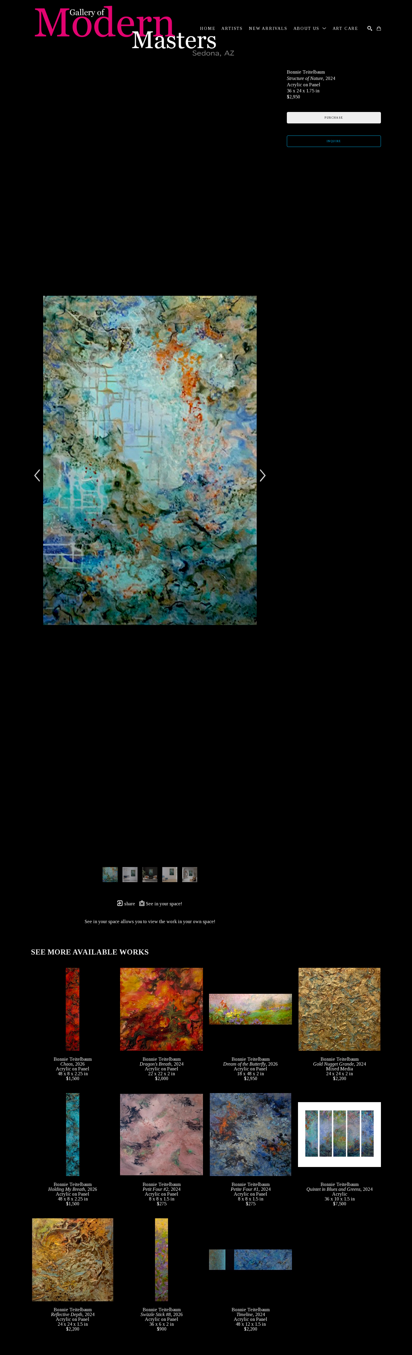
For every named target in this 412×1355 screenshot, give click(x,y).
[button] (310, 28)
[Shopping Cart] (379, 28)
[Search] (369, 28)
